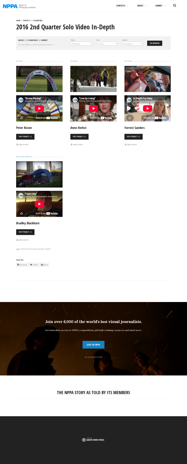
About (140, 5)
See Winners (155, 43)
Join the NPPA (93, 344)
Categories (124, 40)
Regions (73, 40)
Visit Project (24, 136)
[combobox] (81, 44)
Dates (97, 40)
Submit (158, 5)
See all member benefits (94, 357)
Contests (120, 5)
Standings (32, 40)
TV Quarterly (38, 20)
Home (18, 20)
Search (175, 4)
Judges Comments (23, 144)
